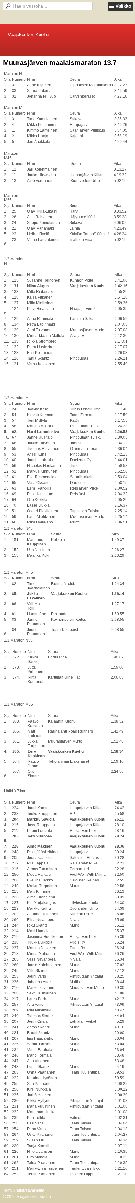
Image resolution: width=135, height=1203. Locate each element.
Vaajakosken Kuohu (28, 34)
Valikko (123, 5)
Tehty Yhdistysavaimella (23, 1190)
